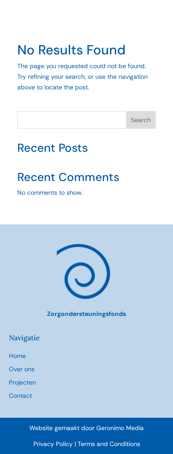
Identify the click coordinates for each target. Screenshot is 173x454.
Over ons (22, 369)
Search (141, 120)
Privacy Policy (54, 444)
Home (17, 356)
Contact (20, 396)
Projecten (22, 382)
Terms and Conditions (109, 444)
